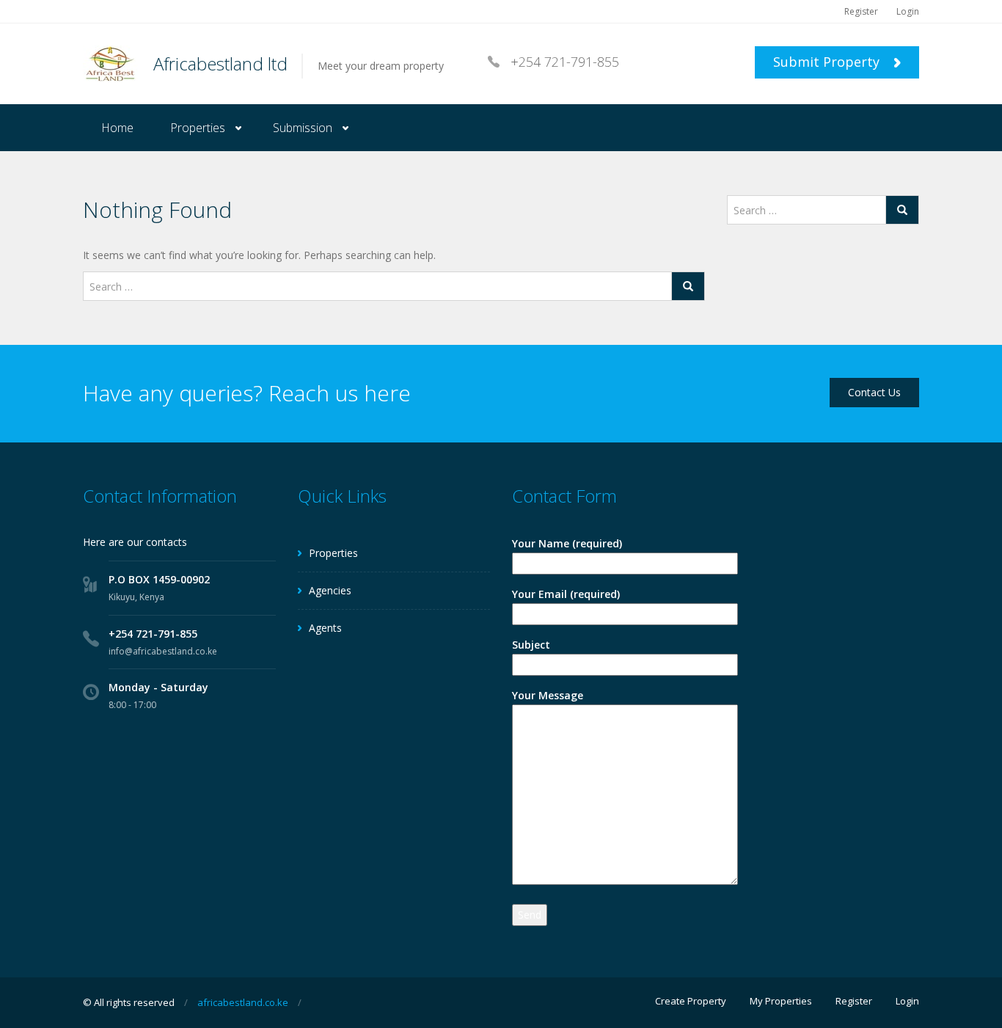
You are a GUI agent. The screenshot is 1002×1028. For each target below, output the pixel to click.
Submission (302, 128)
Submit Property (828, 61)
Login (907, 11)
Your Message (547, 695)
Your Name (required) (567, 543)
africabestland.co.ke (242, 1002)
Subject (531, 645)
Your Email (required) (566, 594)
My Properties (781, 1000)
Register (861, 11)
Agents (325, 628)
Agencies (330, 590)
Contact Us (874, 392)
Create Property (690, 1000)
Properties (197, 128)
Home (117, 128)
